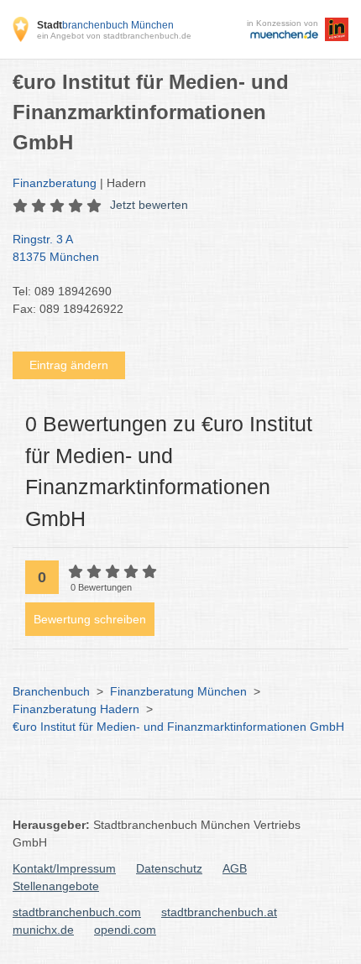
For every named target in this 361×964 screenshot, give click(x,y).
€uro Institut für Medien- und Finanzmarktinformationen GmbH (178, 726)
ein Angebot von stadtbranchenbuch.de (114, 35)
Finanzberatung (55, 183)
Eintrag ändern (68, 365)
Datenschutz (169, 868)
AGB (234, 868)
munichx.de (43, 929)
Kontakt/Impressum (64, 868)
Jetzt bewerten (149, 204)
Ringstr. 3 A (56, 247)
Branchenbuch (51, 691)
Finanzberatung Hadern (76, 709)
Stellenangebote (56, 886)
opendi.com (125, 929)
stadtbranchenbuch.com (77, 912)
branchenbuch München (105, 25)
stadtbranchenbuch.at (219, 912)
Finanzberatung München (178, 691)
